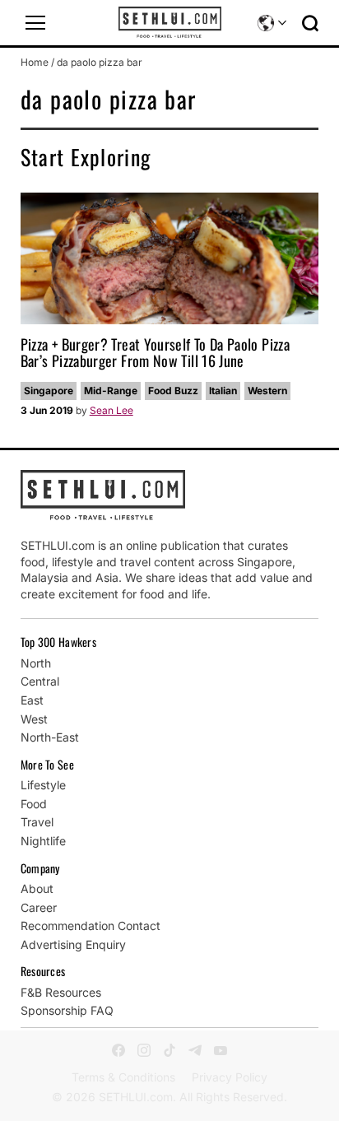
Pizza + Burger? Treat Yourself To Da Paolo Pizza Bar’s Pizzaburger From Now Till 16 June (155, 352)
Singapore (48, 390)
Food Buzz (173, 390)
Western (267, 390)
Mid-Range (110, 390)
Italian (223, 390)
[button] (35, 23)
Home (35, 62)
